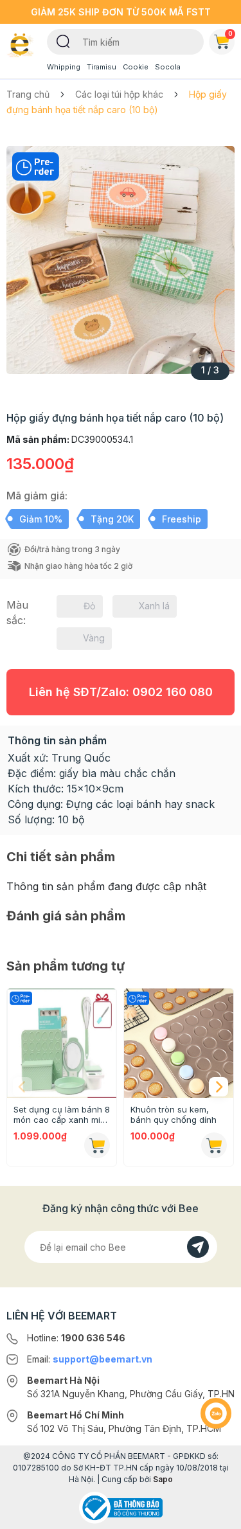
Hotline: (76, 1337)
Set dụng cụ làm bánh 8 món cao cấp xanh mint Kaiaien (61, 1114)
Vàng (94, 637)
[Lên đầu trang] (216, 1513)
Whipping (63, 66)
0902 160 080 (172, 692)
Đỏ (89, 605)
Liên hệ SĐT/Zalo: (121, 692)
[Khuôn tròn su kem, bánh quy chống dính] (178, 1043)
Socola (168, 66)
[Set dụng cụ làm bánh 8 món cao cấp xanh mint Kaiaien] (61, 1043)
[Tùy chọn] (214, 1145)
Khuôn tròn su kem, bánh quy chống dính (173, 1114)
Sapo (163, 1479)
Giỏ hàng (230, 33)
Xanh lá (154, 605)
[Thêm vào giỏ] (97, 1145)
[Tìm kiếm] (63, 40)
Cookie (135, 66)
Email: (89, 1359)
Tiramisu (101, 66)
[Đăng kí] (198, 1246)
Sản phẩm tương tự (65, 966)
